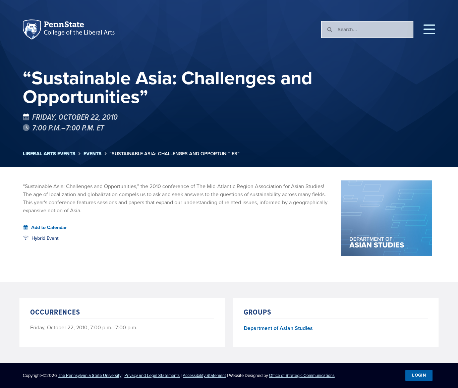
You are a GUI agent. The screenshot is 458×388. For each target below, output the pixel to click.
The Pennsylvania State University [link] (89, 375)
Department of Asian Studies (278, 328)
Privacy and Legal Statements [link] (152, 375)
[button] (429, 29)
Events (92, 153)
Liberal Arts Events (49, 153)
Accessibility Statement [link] (204, 375)
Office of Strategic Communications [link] (302, 375)
